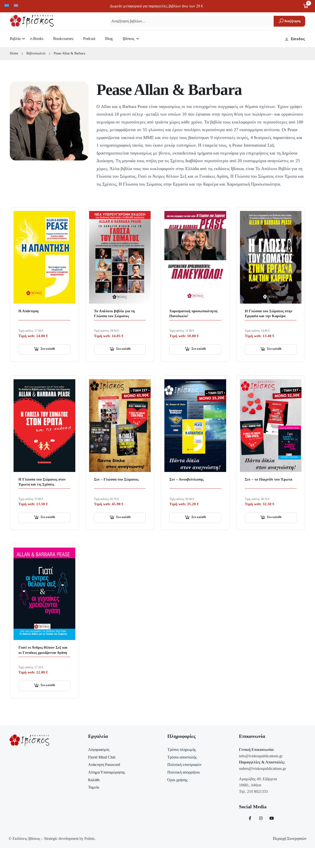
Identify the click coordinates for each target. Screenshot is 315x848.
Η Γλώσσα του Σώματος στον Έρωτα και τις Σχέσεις (42, 481)
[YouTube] (271, 818)
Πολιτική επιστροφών (184, 764)
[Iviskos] (32, 21)
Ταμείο (93, 787)
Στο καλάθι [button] (48, 348)
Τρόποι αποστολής (182, 757)
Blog (109, 38)
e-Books (36, 38)
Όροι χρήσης (177, 780)
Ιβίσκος (128, 38)
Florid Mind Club (101, 757)
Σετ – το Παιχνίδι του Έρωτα (268, 479)
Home (14, 53)
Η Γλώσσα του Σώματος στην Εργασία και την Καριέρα (268, 313)
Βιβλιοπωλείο (36, 53)
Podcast (89, 38)
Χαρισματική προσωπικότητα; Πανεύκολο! (193, 313)
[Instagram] (261, 818)
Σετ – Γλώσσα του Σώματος (116, 479)
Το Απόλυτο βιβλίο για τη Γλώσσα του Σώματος (114, 313)
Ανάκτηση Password (104, 764)
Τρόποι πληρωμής (181, 749)
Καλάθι (94, 780)
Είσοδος (298, 39)
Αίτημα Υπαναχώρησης (106, 772)
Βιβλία (15, 38)
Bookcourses (63, 38)
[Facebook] (250, 818)
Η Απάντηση (28, 311)
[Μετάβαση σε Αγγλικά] (16, 5)
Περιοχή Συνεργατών (289, 838)
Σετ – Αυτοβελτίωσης (186, 479)
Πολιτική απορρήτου (183, 772)
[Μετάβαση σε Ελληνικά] (6, 5)
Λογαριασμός (99, 749)
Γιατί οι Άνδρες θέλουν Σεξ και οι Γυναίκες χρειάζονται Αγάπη (42, 649)
